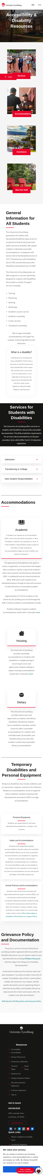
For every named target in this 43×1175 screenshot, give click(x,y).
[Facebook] (10, 1128)
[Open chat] (38, 1170)
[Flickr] (32, 1128)
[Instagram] (15, 1128)
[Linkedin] (19, 1128)
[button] (17, 1123)
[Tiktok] (23, 1128)
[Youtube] (28, 1128)
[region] (21, 1160)
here (31, 674)
